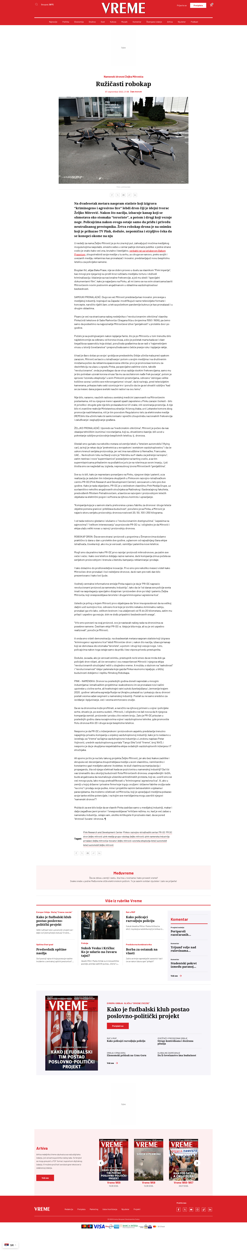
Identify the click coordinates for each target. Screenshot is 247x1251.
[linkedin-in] (210, 1209)
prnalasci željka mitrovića (95, 840)
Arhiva (170, 21)
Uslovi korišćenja (109, 1209)
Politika (65, 21)
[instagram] (197, 1209)
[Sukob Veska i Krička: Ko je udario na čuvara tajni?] (100, 925)
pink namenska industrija (157, 836)
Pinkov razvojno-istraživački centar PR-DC (144, 832)
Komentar (137, 21)
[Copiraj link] (129, 195)
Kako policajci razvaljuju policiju (140, 919)
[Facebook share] (112, 195)
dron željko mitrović (93, 836)
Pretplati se (117, 1026)
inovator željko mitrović (120, 840)
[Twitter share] (118, 195)
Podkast (194, 21)
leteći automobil (159, 840)
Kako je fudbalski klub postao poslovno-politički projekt (53, 920)
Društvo (92, 21)
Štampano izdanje (154, 21)
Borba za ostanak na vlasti (141, 951)
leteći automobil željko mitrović (98, 845)
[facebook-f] (178, 1209)
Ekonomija (79, 21)
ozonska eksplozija (141, 840)
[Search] (36, 4)
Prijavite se (182, 5)
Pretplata (198, 5)
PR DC (169, 832)
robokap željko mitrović (132, 836)
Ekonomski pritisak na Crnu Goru (126, 1055)
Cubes (137, 1219)
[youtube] (191, 1209)
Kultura (113, 21)
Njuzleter (182, 21)
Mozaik (124, 21)
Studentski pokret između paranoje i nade (184, 965)
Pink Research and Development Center (102, 832)
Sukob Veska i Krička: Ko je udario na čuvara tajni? (99, 951)
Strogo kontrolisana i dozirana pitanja (175, 1042)
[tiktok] (204, 1209)
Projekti (137, 1209)
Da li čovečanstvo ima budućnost (177, 1055)
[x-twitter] (185, 1209)
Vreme (115, 1219)
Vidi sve (174, 976)
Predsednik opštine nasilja (51, 951)
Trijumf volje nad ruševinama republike (183, 949)
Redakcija (69, 1209)
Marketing (94, 1209)
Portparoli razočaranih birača (179, 933)
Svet (103, 21)
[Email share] (123, 195)
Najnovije (53, 21)
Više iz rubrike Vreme (123, 900)
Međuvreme (97, 881)
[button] (100, 1163)
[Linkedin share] (135, 195)
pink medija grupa (112, 836)
